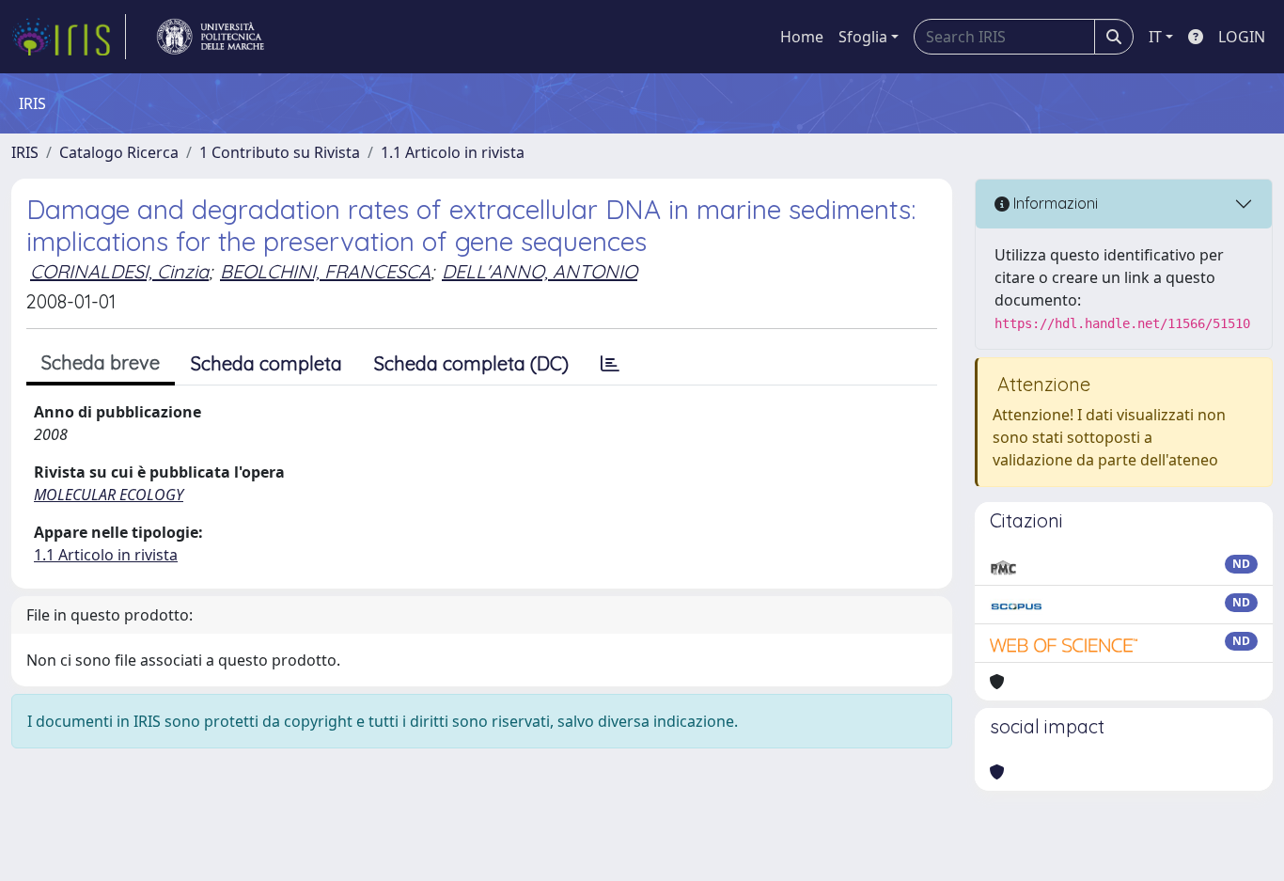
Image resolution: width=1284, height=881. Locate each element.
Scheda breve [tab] (100, 362)
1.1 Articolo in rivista (453, 152)
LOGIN (1241, 36)
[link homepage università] (210, 36)
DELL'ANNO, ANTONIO (539, 271)
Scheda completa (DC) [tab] (471, 363)
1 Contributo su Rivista (279, 152)
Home (801, 36)
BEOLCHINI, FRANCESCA (325, 271)
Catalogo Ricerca (119, 152)
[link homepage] (68, 36)
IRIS (25, 152)
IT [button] (1155, 36)
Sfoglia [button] (862, 36)
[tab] (610, 364)
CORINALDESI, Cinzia (119, 271)
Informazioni (1054, 203)
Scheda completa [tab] (266, 363)
